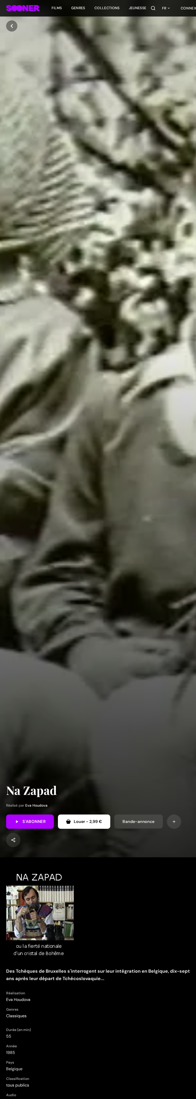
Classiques (16, 1016)
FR (164, 8)
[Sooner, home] (22, 8)
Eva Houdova (36, 805)
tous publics (17, 1085)
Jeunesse (137, 8)
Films (57, 8)
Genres (78, 8)
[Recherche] (153, 8)
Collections (107, 8)
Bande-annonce (138, 821)
